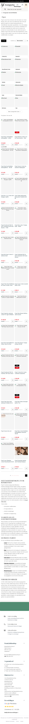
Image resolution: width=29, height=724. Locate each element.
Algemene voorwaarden (10, 721)
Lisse (5, 543)
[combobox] (14, 9)
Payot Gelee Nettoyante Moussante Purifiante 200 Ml (21, 197)
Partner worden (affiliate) (10, 693)
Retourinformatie (8, 684)
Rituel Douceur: (8, 570)
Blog (5, 689)
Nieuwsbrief (7, 696)
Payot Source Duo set (6, 431)
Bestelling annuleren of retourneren (12, 688)
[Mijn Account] (22, 5)
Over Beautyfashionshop (10, 678)
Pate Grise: (7, 557)
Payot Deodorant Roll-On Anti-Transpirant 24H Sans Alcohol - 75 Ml (7, 226)
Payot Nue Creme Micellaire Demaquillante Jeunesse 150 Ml (21, 432)
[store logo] (7, 5)
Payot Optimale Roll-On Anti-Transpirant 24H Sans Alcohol (21, 256)
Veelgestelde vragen (9, 686)
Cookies (21, 721)
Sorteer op (13, 40)
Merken (15, 12)
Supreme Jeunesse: (9, 563)
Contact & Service (8, 679)
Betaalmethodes (8, 681)
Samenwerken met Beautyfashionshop (13, 691)
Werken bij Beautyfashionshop (11, 694)
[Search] (5, 9)
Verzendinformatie (8, 683)
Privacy (17, 721)
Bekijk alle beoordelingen (11, 712)
